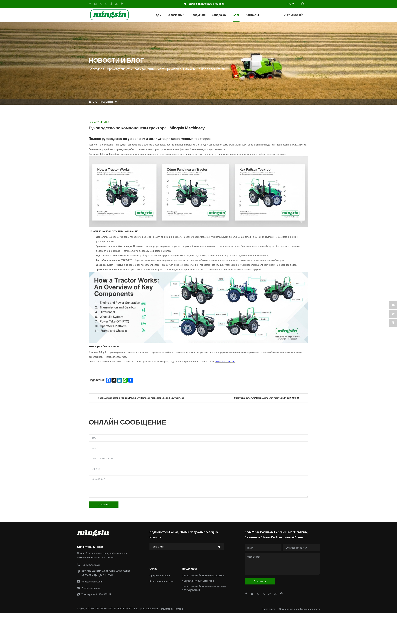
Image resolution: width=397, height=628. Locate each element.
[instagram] (95, 4)
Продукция (198, 15)
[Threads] (106, 4)
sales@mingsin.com (92, 581)
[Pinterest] (121, 4)
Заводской (219, 15)
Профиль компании (160, 575)
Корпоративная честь (161, 581)
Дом (158, 15)
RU (289, 4)
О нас (153, 568)
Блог (236, 15)
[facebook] (90, 4)
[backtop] (393, 323)
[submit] (219, 546)
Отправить (103, 504)
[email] (393, 305)
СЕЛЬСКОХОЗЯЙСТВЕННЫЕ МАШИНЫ (203, 575)
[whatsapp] (393, 314)
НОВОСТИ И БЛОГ (109, 101)
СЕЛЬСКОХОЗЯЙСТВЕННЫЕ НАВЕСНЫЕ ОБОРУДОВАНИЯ (204, 588)
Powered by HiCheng (172, 608)
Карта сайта (268, 608)
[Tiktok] (111, 4)
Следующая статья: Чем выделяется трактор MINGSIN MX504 (266, 397)
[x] (100, 4)
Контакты (252, 15)
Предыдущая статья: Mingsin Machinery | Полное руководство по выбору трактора (141, 397)
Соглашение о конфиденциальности (299, 608)
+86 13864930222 (90, 564)
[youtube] (116, 4)
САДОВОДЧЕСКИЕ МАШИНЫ (198, 581)
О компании (176, 15)
